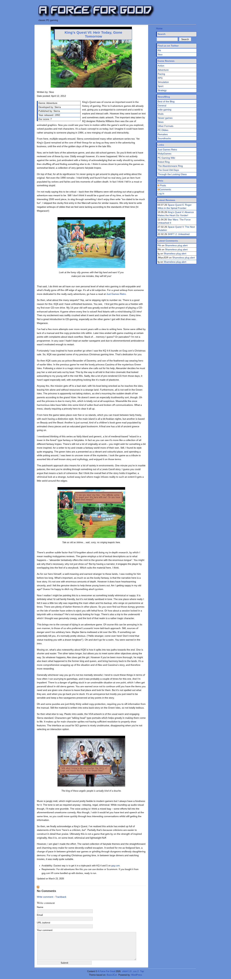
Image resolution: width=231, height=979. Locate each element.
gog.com (115, 865)
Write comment (45, 896)
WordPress (136, 975)
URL (43, 922)
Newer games (165, 118)
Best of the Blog (166, 101)
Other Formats (165, 126)
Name (40, 907)
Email (40, 915)
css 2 (135, 971)
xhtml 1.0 (126, 971)
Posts (162, 185)
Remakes (163, 134)
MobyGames (164, 153)
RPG (160, 78)
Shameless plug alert (176, 245)
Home (159, 28)
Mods (161, 113)
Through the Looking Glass (172, 174)
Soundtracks (164, 138)
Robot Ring (164, 162)
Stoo (160, 54)
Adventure (163, 70)
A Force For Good (106, 971)
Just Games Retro (116, 294)
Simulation (163, 82)
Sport (160, 86)
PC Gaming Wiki (166, 157)
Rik (159, 50)
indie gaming (164, 109)
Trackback (60, 896)
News (161, 122)
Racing (161, 74)
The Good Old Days (168, 170)
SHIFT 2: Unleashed (179, 234)
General (162, 105)
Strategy (162, 90)
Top (142, 971)
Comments (165, 189)
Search (162, 34)
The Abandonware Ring (170, 166)
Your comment (44, 930)
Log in (161, 193)
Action (161, 65)
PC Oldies (163, 130)
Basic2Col (112, 975)
